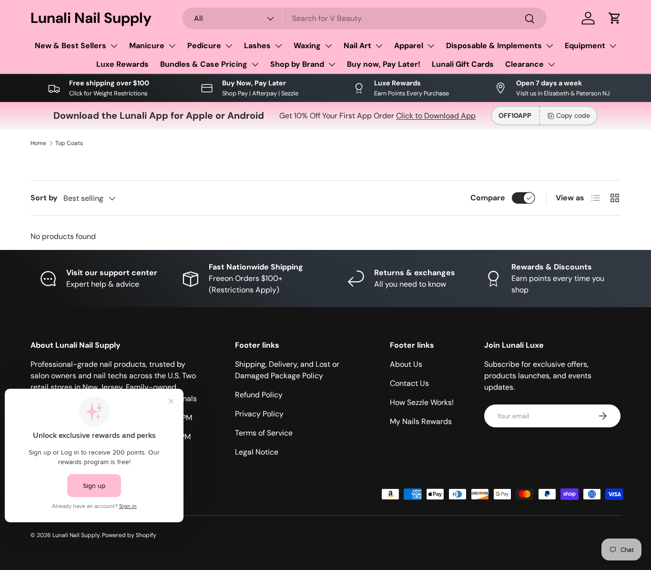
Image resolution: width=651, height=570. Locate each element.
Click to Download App (436, 116)
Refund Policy (259, 395)
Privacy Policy (259, 414)
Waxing (307, 46)
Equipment (585, 46)
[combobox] (364, 18)
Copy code (573, 115)
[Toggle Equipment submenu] (613, 46)
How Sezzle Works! (422, 402)
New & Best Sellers (70, 46)
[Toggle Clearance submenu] (551, 64)
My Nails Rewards (421, 421)
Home (38, 143)
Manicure (146, 46)
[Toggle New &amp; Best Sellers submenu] (114, 46)
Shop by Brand (297, 64)
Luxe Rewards (122, 64)
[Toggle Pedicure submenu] (228, 46)
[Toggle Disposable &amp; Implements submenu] (549, 46)
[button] (614, 18)
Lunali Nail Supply (76, 535)
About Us (406, 364)
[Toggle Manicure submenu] (172, 46)
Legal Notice (256, 452)
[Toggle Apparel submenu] (431, 46)
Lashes (257, 46)
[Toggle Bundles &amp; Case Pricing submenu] (255, 64)
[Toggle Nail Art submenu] (379, 46)
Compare (487, 198)
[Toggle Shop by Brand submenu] (331, 64)
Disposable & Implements (494, 46)
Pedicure (204, 46)
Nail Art (357, 46)
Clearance (524, 64)
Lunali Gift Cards (463, 64)
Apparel (408, 46)
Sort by (44, 198)
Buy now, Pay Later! (383, 64)
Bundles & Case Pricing (203, 64)
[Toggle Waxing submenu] (328, 46)
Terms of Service (264, 433)
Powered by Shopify (129, 535)
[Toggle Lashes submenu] (278, 46)
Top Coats (69, 143)
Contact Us (409, 383)
